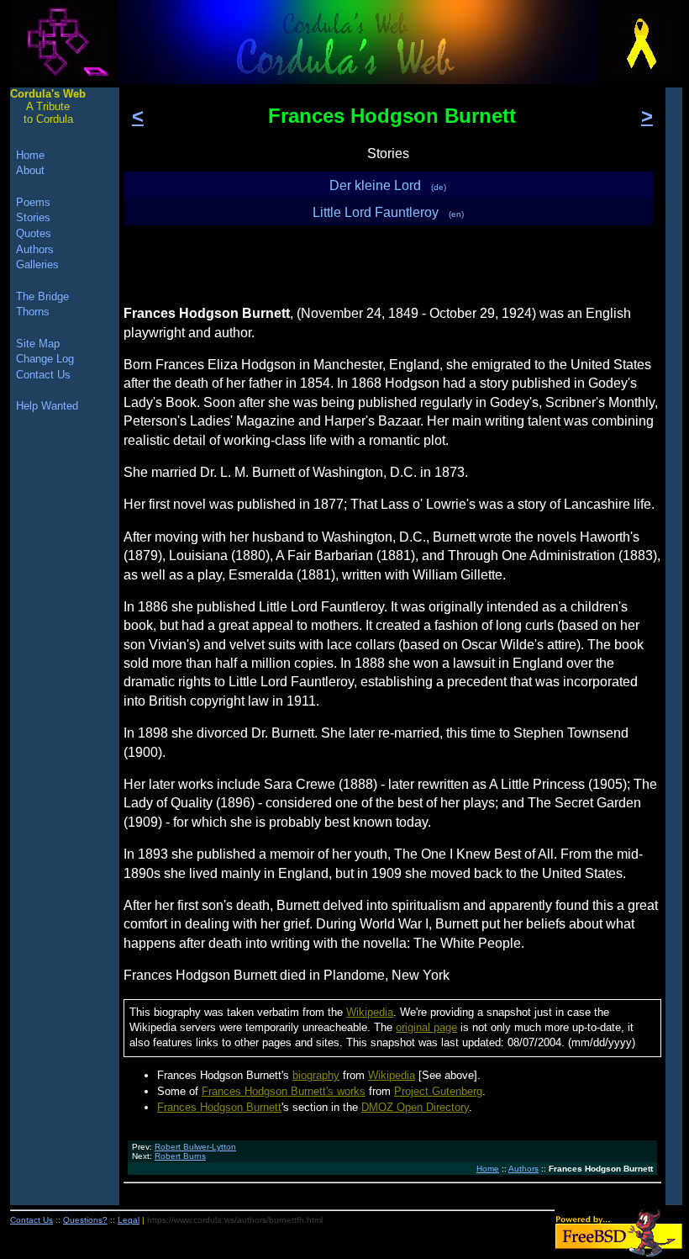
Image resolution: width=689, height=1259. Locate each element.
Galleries (37, 264)
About (30, 170)
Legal (128, 1220)
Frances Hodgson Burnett (219, 1107)
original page (426, 1027)
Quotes (33, 233)
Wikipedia (369, 1012)
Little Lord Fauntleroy (388, 212)
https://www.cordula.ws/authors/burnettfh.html (235, 1220)
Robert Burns (180, 1156)
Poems (33, 202)
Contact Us (43, 374)
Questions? (85, 1220)
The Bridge (42, 296)
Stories (33, 217)
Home (487, 1168)
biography (315, 1075)
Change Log (45, 358)
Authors (523, 1168)
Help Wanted (47, 405)
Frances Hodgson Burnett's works (284, 1091)
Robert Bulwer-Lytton (195, 1146)
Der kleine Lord (387, 185)
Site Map (38, 343)
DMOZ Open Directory (415, 1107)
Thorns (33, 311)
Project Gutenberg (438, 1091)
